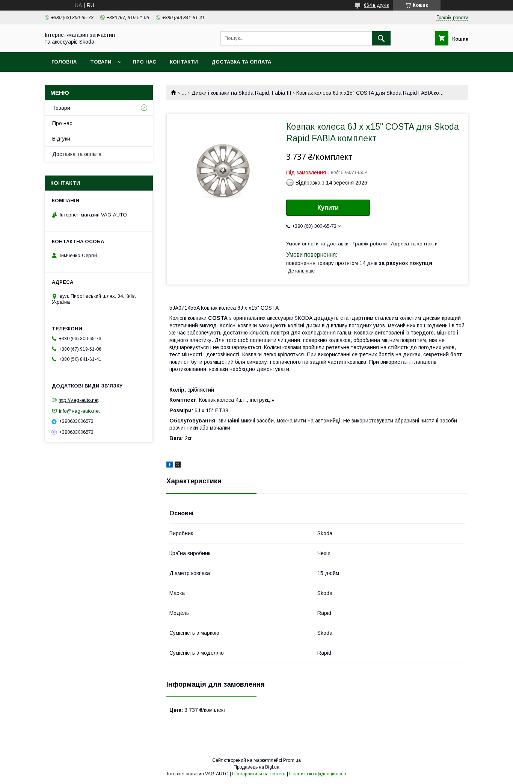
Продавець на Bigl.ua (256, 767)
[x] (178, 466)
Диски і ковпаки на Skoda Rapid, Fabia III (241, 93)
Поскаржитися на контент (259, 773)
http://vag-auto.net (78, 400)
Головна (64, 62)
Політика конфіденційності (317, 773)
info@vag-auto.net (79, 410)
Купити (328, 207)
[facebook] (169, 466)
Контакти (184, 62)
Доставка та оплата (241, 62)
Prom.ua (292, 760)
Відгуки (61, 139)
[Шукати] (381, 38)
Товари (101, 62)
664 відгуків (376, 5)
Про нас (144, 62)
